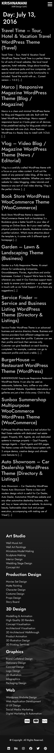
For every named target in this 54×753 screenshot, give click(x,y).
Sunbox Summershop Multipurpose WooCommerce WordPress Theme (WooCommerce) (24, 411)
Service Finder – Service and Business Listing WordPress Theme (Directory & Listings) (24, 309)
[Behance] (16, 748)
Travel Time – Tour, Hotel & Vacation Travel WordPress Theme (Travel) (26, 39)
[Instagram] (23, 748)
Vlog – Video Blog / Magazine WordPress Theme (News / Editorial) (24, 152)
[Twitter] (38, 748)
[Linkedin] (9, 748)
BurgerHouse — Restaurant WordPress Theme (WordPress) (25, 365)
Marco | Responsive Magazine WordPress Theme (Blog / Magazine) (24, 95)
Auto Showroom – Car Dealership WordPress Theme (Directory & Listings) (25, 470)
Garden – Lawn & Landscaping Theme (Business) (22, 252)
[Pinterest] (45, 748)
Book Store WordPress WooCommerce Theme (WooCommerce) (26, 202)
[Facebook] (31, 748)
